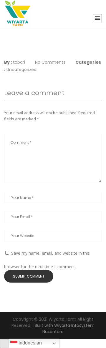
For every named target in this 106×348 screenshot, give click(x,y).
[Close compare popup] (5, 343)
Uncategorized (21, 69)
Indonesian (29, 342)
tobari (19, 62)
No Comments (50, 62)
